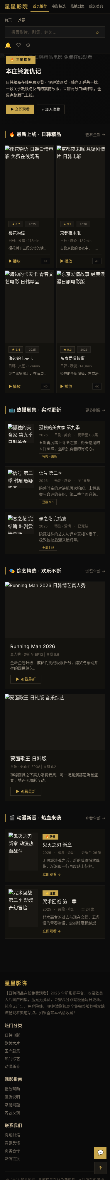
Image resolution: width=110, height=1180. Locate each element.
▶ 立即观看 (20, 109)
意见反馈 (12, 1143)
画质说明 (12, 1096)
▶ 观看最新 (26, 679)
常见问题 (12, 1104)
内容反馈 (12, 1112)
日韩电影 (12, 1035)
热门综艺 (12, 1058)
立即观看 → (52, 874)
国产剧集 (12, 1050)
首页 (8, 20)
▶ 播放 (15, 261)
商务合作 (12, 1150)
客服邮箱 (12, 1135)
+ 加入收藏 (51, 109)
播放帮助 (12, 1088)
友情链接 (12, 1158)
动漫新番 (12, 1066)
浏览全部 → (95, 571)
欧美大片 (12, 1043)
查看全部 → (95, 134)
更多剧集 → (95, 410)
